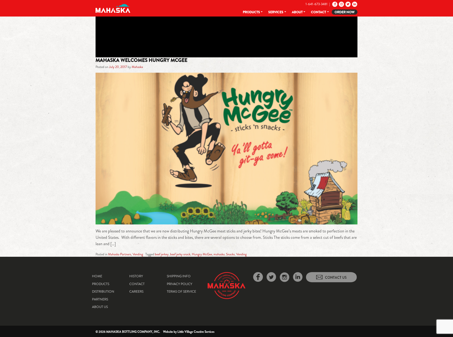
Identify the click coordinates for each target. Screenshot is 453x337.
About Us (100, 306)
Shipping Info (179, 276)
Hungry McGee (202, 254)
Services (275, 12)
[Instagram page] (341, 4)
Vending (138, 254)
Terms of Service (181, 291)
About (297, 12)
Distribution (103, 291)
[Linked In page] (354, 4)
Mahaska (137, 66)
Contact (318, 12)
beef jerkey (162, 254)
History (136, 276)
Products (251, 12)
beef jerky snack (180, 254)
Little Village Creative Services (195, 331)
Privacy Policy (179, 284)
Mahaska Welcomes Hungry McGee (141, 60)
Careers (136, 291)
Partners (100, 299)
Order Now (345, 12)
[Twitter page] (348, 4)
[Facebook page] (334, 4)
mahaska (219, 254)
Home (97, 276)
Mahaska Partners (119, 254)
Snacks (230, 254)
